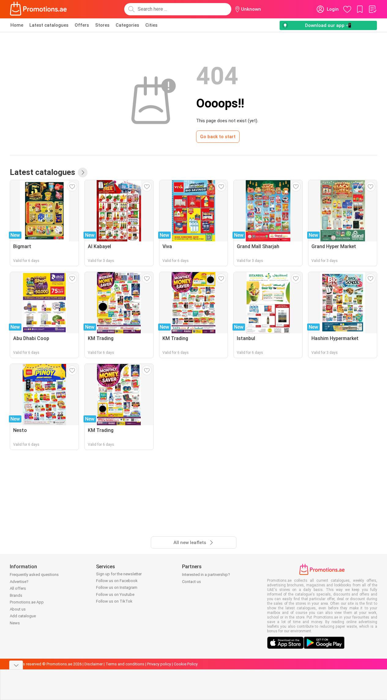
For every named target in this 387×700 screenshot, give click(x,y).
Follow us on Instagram (116, 587)
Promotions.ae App (27, 602)
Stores (102, 25)
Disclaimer (93, 664)
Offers (82, 25)
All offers (18, 588)
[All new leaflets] (82, 172)
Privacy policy (159, 664)
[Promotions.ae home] (38, 9)
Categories (127, 25)
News (15, 623)
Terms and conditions (125, 664)
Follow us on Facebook (117, 580)
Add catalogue (23, 616)
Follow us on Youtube (115, 594)
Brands (16, 595)
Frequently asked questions (34, 574)
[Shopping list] (372, 9)
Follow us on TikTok (114, 601)
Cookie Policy (186, 664)
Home (16, 25)
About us (18, 609)
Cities (151, 25)
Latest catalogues (49, 25)
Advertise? (19, 581)
